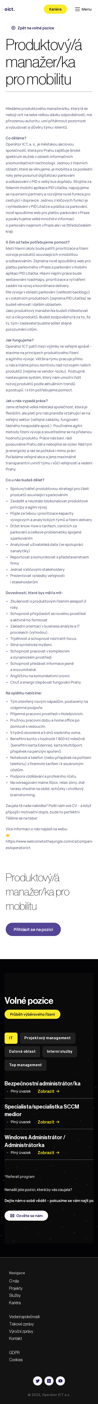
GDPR (14, 1353)
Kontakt (15, 1338)
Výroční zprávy (21, 1331)
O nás (14, 1281)
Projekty (15, 1288)
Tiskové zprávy (21, 1324)
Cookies (16, 1360)
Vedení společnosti (24, 1317)
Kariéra (15, 1303)
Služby (15, 1295)
